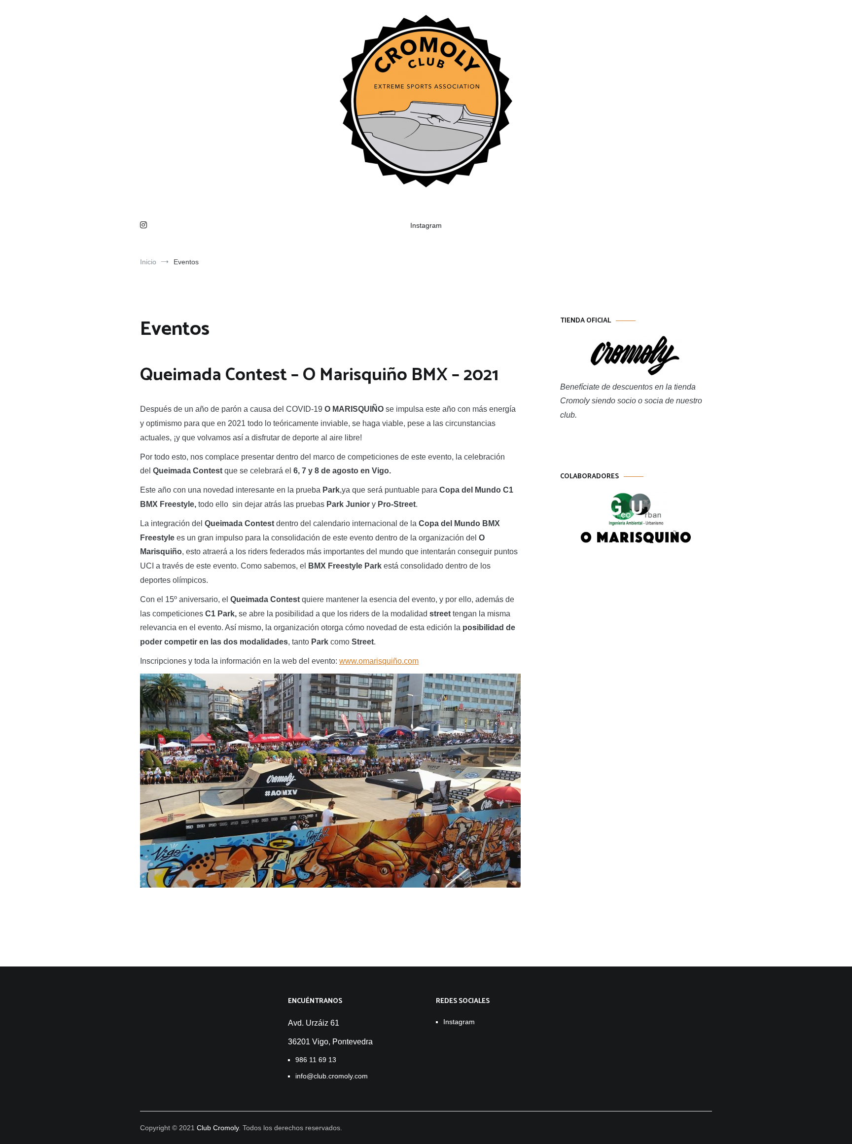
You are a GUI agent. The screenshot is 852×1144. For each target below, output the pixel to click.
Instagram (426, 225)
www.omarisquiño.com (379, 661)
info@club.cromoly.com (331, 1076)
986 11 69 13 (315, 1060)
